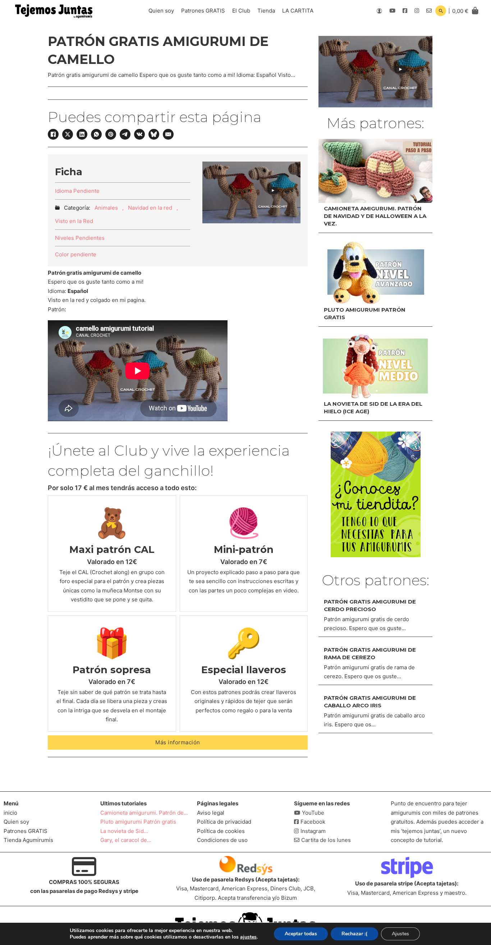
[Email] (168, 134)
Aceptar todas (301, 933)
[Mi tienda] (375, 494)
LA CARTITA (297, 10)
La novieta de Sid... (124, 831)
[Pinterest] (110, 134)
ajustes (248, 937)
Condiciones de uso (222, 840)
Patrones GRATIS (203, 10)
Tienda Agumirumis (28, 840)
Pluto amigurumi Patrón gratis (138, 821)
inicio (10, 812)
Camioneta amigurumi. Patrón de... (144, 812)
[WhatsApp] (96, 134)
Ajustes (400, 933)
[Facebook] (53, 134)
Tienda (266, 10)
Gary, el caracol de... (125, 840)
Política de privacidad (224, 821)
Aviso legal (210, 812)
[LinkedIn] (82, 134)
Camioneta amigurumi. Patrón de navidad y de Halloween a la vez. (375, 216)
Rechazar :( (354, 933)
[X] (67, 134)
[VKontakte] (139, 134)
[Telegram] (125, 134)
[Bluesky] (153, 134)
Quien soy (161, 10)
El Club (241, 10)
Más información (177, 742)
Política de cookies (221, 831)
